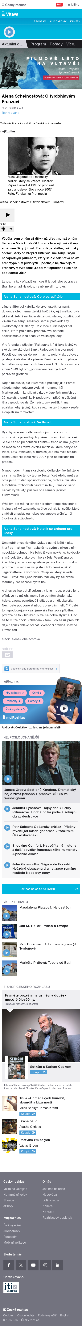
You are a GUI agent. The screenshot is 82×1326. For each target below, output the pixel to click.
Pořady (56, 44)
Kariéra (47, 1206)
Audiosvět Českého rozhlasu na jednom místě (31, 727)
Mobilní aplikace (14, 1242)
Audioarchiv (58, 21)
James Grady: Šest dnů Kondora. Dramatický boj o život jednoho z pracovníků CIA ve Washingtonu (40, 794)
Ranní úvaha (10, 113)
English (64, 1315)
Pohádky (11, 701)
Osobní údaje (25, 1315)
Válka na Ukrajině (15, 1189)
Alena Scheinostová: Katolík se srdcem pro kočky (38, 531)
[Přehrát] (7, 215)
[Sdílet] (10, 229)
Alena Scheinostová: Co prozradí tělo (33, 296)
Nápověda (50, 1194)
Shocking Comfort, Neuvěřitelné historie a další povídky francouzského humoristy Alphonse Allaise (44, 850)
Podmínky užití (47, 1315)
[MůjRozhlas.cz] (7, 132)
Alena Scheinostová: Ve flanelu (28, 422)
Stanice (8, 1200)
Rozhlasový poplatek (57, 1217)
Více (72, 44)
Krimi (35, 693)
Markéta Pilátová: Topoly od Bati (45, 963)
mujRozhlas (10, 681)
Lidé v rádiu (51, 1200)
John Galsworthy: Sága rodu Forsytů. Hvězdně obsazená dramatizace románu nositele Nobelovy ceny (44, 868)
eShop (8, 1206)
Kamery (75, 21)
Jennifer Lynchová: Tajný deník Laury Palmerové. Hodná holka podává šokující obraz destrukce (44, 812)
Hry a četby (13, 693)
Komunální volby (15, 1194)
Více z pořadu (15, 902)
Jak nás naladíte (54, 1189)
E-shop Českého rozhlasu (26, 987)
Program (40, 21)
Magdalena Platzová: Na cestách (45, 907)
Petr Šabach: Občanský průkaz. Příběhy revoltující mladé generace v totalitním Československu (44, 831)
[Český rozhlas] (14, 4)
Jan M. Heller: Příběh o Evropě (43, 926)
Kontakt (48, 1212)
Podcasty (10, 1237)
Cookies (8, 1315)
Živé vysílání (14, 709)
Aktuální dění (13, 44)
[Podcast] (3, 229)
